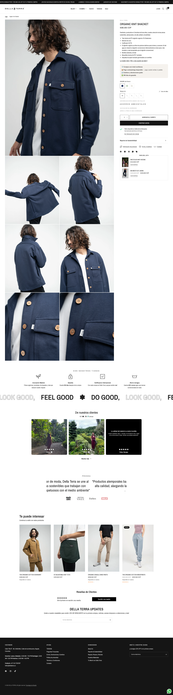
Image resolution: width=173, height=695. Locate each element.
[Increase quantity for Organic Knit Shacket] (127, 117)
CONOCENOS (92, 645)
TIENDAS (99, 9)
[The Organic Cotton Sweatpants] (138, 548)
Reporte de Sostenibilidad (128, 140)
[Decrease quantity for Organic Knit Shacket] (121, 117)
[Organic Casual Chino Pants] (103, 548)
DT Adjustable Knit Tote (62, 575)
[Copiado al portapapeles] (137, 151)
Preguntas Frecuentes (53, 652)
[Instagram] (12, 671)
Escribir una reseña (104, 599)
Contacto (49, 663)
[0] (166, 9)
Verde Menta (127, 85)
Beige (131, 85)
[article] (49, 437)
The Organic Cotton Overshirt (30, 575)
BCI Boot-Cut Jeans (136, 171)
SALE (106, 9)
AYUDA (49, 645)
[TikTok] (16, 671)
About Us (90, 649)
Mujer (73, 9)
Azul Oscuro (122, 85)
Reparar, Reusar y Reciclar (95, 655)
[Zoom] (110, 24)
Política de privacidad (52, 657)
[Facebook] (121, 151)
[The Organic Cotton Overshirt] (35, 548)
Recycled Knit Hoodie (137, 160)
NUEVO (91, 9)
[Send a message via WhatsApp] (169, 691)
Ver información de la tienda (131, 134)
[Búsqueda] (163, 9)
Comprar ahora (144, 123)
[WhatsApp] (133, 151)
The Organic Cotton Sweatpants (133, 575)
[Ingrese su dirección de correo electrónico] (110, 619)
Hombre (82, 9)
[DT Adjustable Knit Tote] (69, 548)
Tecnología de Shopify (31, 685)
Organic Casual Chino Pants (98, 575)
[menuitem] (73, 9)
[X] (125, 151)
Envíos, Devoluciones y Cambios (55, 655)
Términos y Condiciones (53, 660)
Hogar (6, 16)
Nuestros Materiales (93, 657)
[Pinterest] (129, 151)
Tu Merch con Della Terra (95, 660)
